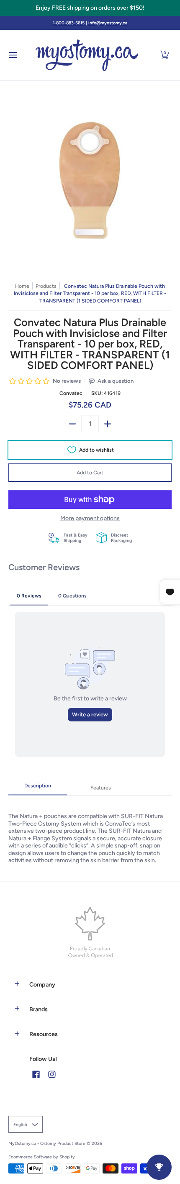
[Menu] (12, 55)
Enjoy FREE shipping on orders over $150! (90, 7)
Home (22, 286)
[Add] (107, 424)
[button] (164, 55)
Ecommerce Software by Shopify (41, 1157)
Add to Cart (90, 472)
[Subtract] (72, 424)
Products (46, 286)
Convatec (70, 393)
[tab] (37, 788)
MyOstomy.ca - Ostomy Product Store (46, 1143)
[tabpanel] (90, 829)
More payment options (90, 518)
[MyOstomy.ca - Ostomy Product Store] (87, 55)
